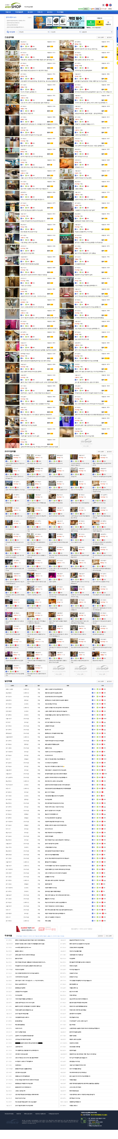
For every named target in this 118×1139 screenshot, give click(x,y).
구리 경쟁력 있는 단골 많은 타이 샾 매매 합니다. (27, 1050)
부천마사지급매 (73, 965)
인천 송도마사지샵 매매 (27, 253)
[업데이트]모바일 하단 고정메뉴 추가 (16, 20)
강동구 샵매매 (52, 581)
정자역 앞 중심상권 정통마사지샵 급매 (32, 210)
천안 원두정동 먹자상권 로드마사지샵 (54, 803)
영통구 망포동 (73, 1035)
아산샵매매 (72, 958)
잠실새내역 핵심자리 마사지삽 (77, 940)
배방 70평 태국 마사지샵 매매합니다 (54, 832)
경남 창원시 (9, 693)
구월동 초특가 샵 (74, 988)
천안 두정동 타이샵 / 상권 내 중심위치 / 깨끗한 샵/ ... (58, 840)
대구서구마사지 (49, 829)
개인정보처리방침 (9, 1113)
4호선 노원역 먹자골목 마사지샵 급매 (31, 135)
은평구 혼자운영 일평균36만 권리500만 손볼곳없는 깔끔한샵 (84, 1083)
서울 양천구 (60, 626)
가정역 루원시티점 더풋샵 (33, 608)
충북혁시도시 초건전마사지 (56, 463)
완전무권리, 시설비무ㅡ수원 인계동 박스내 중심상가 (36, 393)
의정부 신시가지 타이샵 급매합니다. (54, 751)
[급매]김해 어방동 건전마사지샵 (84, 221)
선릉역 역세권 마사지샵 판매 (83, 178)
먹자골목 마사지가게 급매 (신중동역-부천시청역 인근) (28, 965)
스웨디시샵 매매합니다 (81, 135)
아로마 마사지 (18, 1028)
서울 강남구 (38, 494)
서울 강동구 (60, 573)
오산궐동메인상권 (80, 264)
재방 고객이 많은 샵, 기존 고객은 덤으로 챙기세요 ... (58, 895)
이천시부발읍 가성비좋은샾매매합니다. (86, 285)
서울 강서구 (82, 455)
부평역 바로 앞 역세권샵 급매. (13, 634)
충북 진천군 (9, 854)
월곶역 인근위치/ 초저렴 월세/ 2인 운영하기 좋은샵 (27, 1006)
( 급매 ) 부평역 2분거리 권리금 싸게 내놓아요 (56, 711)
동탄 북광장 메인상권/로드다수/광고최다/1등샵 (34, 70)
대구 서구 (8, 829)
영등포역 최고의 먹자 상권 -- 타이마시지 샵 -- (34, 296)
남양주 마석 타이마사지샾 (99, 502)
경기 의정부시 (38, 586)
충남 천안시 (82, 626)
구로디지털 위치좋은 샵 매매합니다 (24, 999)
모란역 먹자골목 (49, 836)
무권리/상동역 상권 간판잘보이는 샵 (24, 1010)
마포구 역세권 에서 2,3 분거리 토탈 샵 (54, 906)
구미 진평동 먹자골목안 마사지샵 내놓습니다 (81, 980)
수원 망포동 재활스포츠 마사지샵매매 (54, 795)
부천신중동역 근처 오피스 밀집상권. (101, 594)
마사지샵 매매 (48, 799)
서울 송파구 (103, 468)
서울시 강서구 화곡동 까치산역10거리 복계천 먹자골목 (36, 178)
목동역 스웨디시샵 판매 (75, 1039)
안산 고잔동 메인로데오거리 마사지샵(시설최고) (27, 973)
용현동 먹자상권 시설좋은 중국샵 (23, 1068)
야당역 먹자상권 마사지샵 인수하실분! (54, 740)
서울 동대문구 (9, 737)
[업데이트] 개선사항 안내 (13, 22)
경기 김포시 (16, 481)
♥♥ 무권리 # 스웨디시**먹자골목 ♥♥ (24, 1061)
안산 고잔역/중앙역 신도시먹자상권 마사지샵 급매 (89, 403)
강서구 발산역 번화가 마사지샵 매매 (24, 1105)
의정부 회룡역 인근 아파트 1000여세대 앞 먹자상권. (57, 869)
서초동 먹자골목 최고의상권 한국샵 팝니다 (33, 221)
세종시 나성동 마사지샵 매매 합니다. (54, 689)
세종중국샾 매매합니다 (75, 1102)
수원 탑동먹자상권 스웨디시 (22, 1017)
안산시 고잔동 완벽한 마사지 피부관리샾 (32, 307)
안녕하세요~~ (18, 1065)
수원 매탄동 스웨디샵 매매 (33, 647)
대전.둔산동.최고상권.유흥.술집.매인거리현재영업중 (58, 788)
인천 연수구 (16, 600)
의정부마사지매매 (74, 1043)
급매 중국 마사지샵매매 (75, 1013)
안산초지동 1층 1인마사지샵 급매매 (54, 696)
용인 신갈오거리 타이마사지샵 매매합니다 (80, 1076)
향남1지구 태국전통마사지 (51, 814)
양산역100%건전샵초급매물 (29, 49)
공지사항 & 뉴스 (18, 17)
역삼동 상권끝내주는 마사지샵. (84, 231)
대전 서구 (8, 759)
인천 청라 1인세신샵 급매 (21, 1054)
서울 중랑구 (60, 613)
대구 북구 (8, 722)
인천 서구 (15, 468)
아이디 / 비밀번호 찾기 (96, 27)
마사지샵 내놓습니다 (75, 969)
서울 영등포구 (16, 547)
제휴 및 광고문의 (28, 1113)
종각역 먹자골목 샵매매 (75, 1032)
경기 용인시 (60, 481)
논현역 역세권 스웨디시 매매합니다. (85, 199)
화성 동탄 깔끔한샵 (20, 1024)
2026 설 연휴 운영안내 (12, 25)
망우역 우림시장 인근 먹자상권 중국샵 (32, 156)
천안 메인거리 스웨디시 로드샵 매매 (54, 781)
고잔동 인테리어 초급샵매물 (76, 947)
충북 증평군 (16, 455)
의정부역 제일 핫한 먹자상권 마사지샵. (54, 821)
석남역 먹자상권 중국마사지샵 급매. (14, 660)
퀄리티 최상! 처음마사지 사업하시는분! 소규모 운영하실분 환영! (39, 382)
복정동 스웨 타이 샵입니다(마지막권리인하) (56, 825)
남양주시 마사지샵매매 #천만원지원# (24, 1035)
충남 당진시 (9, 851)
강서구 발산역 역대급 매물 (21, 1013)
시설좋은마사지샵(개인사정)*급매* (85, 210)
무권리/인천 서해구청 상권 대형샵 (78, 1010)
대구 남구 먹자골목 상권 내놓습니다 (78, 1057)
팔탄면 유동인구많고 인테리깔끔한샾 (80, 502)
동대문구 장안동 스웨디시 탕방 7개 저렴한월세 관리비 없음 (29, 943)
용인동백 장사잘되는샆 (98, 634)
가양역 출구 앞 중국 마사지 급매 (30, 436)
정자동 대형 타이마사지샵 (12, 647)
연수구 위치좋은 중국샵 (75, 1068)
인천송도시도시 (79, 167)
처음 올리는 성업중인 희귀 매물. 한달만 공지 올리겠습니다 (37, 59)
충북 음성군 (60, 455)
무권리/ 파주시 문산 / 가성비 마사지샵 (54, 806)
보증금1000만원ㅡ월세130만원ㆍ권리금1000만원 (89, 113)
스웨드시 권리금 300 (20, 1090)
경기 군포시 (82, 508)
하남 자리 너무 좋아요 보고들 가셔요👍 (54, 766)
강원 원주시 (103, 534)
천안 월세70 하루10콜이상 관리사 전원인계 (80, 962)
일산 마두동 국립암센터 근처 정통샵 (85, 253)
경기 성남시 (60, 586)
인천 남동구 (16, 586)
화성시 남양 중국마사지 (21, 984)
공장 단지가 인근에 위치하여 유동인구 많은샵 (34, 274)
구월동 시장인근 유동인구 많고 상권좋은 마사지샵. (35, 403)
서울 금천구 (9, 770)
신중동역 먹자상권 (49, 726)
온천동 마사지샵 (74, 977)
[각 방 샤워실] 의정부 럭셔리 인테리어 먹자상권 (27, 1079)
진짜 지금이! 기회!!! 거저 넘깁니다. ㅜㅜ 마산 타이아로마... (29, 980)
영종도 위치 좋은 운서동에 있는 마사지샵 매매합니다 (90, 371)
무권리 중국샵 (73, 995)
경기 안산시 (9, 696)
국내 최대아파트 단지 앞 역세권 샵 (78, 1072)
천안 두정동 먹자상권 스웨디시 (78, 634)
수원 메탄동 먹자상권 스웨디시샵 (79, 568)
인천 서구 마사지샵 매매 (77, 489)
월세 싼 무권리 (18, 958)
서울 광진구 (82, 468)
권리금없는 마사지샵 (75, 1061)
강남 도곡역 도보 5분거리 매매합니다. (79, 999)
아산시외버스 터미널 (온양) (56, 502)
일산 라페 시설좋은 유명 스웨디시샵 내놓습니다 (34, 188)
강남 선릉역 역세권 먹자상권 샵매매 (31, 371)
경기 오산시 (103, 481)
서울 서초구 (9, 718)
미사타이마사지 (49, 755)
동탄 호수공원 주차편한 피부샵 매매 (78, 1002)
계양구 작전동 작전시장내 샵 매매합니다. (55, 913)
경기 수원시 (82, 560)
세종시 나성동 (9, 689)
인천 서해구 (9, 873)
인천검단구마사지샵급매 (21, 991)
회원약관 (19, 1113)
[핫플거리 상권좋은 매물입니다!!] (84, 124)
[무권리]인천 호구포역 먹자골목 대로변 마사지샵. (89, 393)
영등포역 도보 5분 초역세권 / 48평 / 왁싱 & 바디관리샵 (83, 1054)
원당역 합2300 (48, 884)
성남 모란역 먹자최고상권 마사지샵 (79, 647)
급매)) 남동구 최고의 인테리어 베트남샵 (25, 954)
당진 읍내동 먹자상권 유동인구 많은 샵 (54, 851)
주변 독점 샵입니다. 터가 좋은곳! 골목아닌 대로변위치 (36, 414)
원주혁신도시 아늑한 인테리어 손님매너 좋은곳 (56, 700)
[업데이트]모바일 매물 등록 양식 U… (16, 27)
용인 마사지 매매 (74, 991)
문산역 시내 (48, 729)
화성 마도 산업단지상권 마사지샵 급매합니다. (88, 307)
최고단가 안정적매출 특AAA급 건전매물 (86, 360)
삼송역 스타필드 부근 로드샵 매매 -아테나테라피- (57, 707)
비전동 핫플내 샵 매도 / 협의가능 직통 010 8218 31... (57, 715)
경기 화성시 (38, 455)
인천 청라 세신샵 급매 (20, 1072)
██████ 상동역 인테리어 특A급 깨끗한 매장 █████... (29, 1043)
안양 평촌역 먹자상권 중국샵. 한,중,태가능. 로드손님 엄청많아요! (39, 81)
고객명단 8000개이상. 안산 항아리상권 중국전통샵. (89, 317)
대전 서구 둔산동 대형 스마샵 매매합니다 (55, 759)
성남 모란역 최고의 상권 (82, 339)
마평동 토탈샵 (73, 1079)
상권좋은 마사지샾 (49, 876)
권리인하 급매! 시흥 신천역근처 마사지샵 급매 (88, 425)
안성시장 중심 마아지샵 (51, 704)
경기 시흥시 (9, 748)
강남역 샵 (47, 718)
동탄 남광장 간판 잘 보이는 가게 (84, 59)
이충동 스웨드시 (74, 1105)
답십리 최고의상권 (49, 737)
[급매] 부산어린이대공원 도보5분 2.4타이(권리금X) (57, 784)
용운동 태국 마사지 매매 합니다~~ (23, 1087)
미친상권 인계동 (53, 608)
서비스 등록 (101, 37)
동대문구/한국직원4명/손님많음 (30, 264)
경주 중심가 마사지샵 (75, 1098)
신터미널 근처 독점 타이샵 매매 (23, 1039)
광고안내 (49, 12)
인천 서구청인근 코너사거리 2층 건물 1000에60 (26, 1057)
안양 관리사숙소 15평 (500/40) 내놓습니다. (33, 167)
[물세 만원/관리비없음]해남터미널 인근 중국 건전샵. (36, 360)
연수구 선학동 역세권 (20, 1032)
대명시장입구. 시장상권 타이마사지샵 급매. (55, 770)
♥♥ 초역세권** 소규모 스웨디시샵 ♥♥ (79, 1021)
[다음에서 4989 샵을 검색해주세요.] (95, 8)
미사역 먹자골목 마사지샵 (33, 489)
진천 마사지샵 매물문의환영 (52, 854)
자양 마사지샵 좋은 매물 (75, 951)
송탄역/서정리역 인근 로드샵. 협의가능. (86, 49)
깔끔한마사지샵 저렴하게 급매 (83, 274)
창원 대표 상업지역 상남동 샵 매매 (53, 693)
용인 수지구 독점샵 (49, 792)
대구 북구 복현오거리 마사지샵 (52, 722)
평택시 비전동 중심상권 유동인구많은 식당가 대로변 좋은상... (30, 940)
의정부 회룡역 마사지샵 (51, 887)
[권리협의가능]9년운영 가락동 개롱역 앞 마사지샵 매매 (91, 81)
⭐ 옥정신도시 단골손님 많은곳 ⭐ (31, 339)
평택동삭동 (8, 502)
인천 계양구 (103, 508)
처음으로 (8, 12)
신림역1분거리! (19, 1046)
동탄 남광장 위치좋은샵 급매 (52, 744)
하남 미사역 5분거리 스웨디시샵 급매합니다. (56, 902)
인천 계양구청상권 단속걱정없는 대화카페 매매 (27, 1094)
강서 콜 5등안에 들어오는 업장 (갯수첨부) (87, 382)
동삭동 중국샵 (18, 1021)
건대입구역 (73, 476)
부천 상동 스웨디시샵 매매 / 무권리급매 (54, 880)
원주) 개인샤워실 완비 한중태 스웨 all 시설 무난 (88, 350)
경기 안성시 (9, 704)
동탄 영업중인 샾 (74, 984)
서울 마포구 (9, 862)
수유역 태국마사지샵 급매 (21, 977)
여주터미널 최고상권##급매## (83, 70)
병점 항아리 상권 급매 (27, 145)
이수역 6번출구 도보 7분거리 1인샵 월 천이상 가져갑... (58, 865)
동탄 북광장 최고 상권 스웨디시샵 (14, 516)
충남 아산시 (60, 494)
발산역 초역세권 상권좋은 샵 (56, 529)
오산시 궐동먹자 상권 (76, 542)
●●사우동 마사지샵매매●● (51, 762)
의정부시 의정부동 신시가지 (34, 594)
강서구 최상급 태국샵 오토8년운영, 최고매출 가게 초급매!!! (92, 296)
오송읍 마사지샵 (74, 973)
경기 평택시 (16, 494)
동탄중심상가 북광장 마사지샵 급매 (24, 1083)
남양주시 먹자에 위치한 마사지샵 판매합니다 (56, 777)
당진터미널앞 (73, 1050)
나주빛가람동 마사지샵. (51, 847)
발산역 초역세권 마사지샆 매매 (56, 516)
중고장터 (30, 12)
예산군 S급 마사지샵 (20, 1098)
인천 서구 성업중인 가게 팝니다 (53, 917)
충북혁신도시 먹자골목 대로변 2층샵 (54, 733)
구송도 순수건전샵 (26, 285)
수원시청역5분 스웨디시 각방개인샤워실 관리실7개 (82, 1094)
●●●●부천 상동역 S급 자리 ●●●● (23, 947)
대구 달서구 (9, 810)
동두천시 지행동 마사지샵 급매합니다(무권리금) (89, 242)
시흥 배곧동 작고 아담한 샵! (76, 954)
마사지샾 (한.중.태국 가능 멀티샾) (53, 818)
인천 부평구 (82, 547)
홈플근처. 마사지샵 (49, 898)
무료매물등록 (19, 12)
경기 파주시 (38, 521)
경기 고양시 (16, 534)
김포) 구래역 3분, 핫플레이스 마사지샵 (15, 489)
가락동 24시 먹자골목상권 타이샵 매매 (102, 476)
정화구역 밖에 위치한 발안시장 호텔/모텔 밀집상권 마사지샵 (92, 414)
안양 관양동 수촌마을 (75, 1046)
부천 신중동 (48, 920)
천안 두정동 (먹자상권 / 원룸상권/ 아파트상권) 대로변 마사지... (30, 962)
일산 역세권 (72, 1024)
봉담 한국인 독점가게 (27, 113)
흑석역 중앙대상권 (74, 1090)
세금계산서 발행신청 (40, 1113)
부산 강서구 (103, 547)
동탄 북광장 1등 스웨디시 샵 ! (34, 463)
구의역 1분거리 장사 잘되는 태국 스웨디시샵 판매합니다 (91, 102)
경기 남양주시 (103, 494)
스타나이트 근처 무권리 (75, 1087)
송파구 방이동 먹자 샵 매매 (51, 843)
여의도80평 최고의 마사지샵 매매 (84, 436)
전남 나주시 (9, 847)
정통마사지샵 (48, 748)
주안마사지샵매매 (19, 969)
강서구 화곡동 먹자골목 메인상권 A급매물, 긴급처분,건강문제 (38, 350)
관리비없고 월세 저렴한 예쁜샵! (53, 891)
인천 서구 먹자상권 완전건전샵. (57, 476)
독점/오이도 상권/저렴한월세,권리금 (78, 1006)
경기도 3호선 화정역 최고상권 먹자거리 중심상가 (57, 858)
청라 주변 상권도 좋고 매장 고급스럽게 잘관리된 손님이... (59, 909)
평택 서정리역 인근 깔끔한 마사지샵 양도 (80, 943)
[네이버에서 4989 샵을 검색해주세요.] (83, 8)
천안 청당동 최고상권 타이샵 (29, 231)
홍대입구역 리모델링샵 (50, 862)
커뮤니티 (40, 12)
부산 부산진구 (9, 784)
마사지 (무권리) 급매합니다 (28, 92)
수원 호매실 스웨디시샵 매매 (29, 242)
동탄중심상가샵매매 (20, 988)
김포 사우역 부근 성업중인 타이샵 (101, 581)
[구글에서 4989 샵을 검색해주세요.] (107, 8)
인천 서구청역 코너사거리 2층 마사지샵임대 (56, 873)
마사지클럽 (60, 12)
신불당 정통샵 (79, 188)
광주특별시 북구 (39, 468)
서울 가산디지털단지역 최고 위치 (78, 1065)
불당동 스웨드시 (19, 951)
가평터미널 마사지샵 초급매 (29, 425)
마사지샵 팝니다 (10, 529)
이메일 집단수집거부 (54, 1113)
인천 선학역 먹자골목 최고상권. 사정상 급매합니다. (90, 145)
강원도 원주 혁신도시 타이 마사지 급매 (24, 1002)
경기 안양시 (38, 508)
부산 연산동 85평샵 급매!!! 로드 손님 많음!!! (26, 1102)
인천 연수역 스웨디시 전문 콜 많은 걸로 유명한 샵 (35, 102)
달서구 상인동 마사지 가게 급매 (53, 810)
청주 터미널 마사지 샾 (81, 156)
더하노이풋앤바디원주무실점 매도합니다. (33, 199)
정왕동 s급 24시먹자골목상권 (22, 1076)
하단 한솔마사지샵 (74, 1017)
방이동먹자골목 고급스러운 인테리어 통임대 (56, 773)
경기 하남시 (38, 481)
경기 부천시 (103, 455)
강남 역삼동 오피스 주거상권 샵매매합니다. (87, 328)
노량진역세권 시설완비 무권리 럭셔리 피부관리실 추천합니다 (85, 1028)
